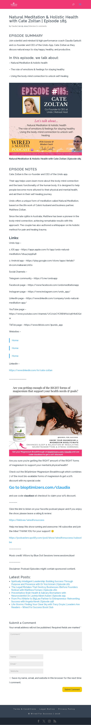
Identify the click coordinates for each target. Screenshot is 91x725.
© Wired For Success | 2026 (44, 714)
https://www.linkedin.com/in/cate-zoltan (30, 370)
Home (15, 340)
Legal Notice (47, 709)
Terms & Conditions (24, 709)
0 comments (42, 26)
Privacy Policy (66, 709)
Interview (32, 26)
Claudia (14, 26)
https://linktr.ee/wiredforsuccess (26, 520)
